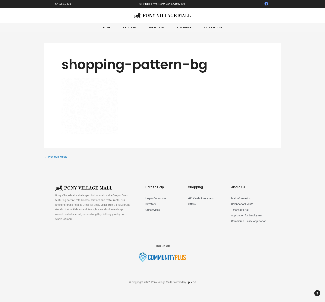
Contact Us (213, 27)
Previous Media (55, 156)
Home (107, 27)
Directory (157, 27)
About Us (130, 27)
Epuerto (191, 282)
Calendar (184, 27)
